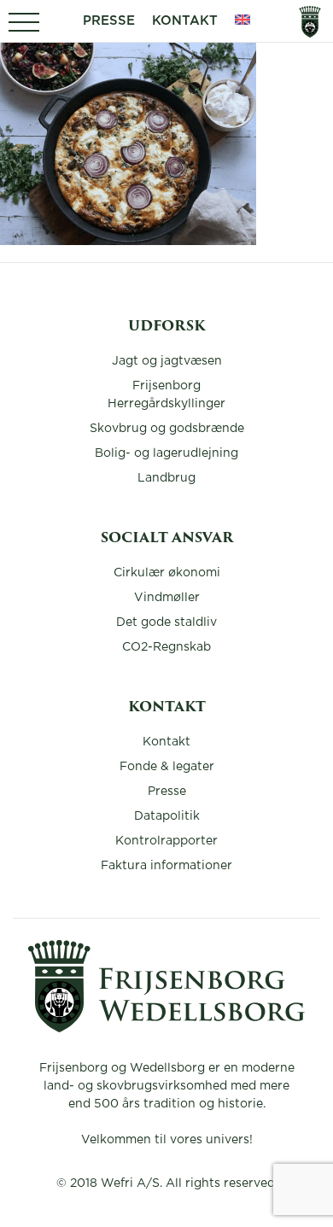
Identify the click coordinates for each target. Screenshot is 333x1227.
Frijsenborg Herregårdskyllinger (166, 395)
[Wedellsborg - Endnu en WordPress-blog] (166, 1028)
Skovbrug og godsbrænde (167, 429)
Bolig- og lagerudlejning (166, 453)
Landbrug (166, 478)
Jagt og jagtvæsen (167, 361)
